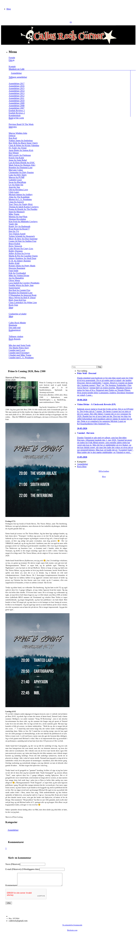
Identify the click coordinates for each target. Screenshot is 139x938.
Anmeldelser (13, 830)
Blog (9, 9)
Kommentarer (11, 885)
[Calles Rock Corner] (68, 44)
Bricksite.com (72, 930)
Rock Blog (81, 466)
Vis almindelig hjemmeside (72, 925)
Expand (10, 63)
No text (4, 3)
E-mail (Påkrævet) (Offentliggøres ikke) (22, 869)
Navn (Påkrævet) (12, 864)
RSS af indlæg (104, 471)
